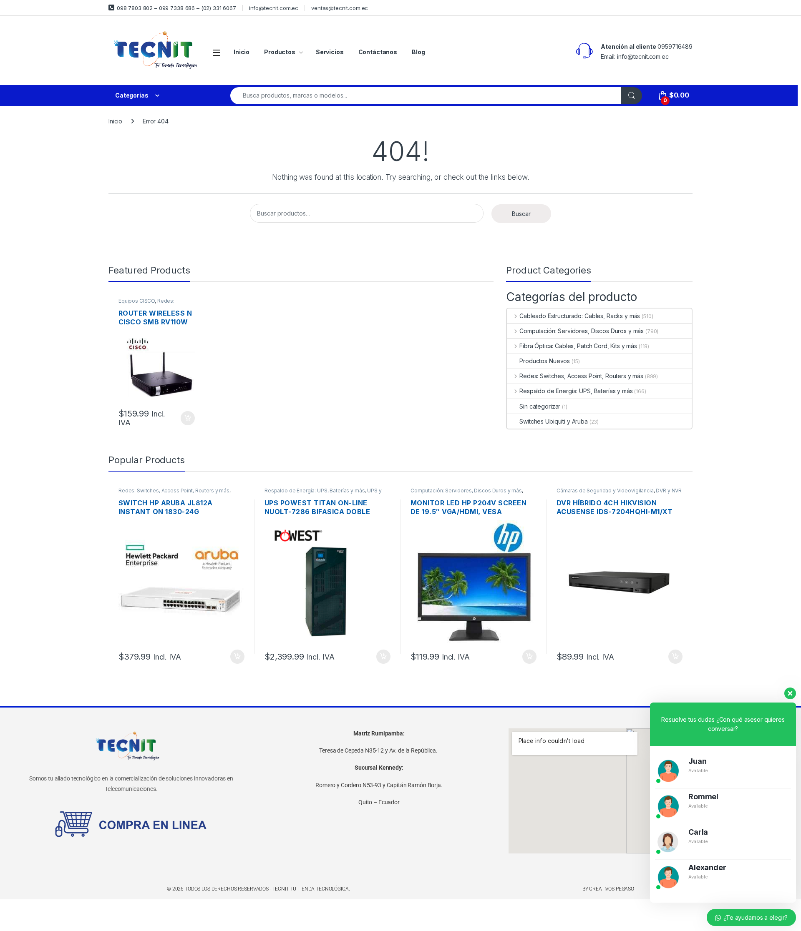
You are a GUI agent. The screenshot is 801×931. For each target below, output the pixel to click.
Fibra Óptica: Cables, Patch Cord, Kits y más (578, 345)
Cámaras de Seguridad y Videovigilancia (605, 490)
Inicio (241, 51)
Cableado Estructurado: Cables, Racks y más (579, 315)
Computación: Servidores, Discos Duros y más (581, 330)
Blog (418, 51)
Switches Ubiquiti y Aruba (553, 421)
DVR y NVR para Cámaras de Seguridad (619, 493)
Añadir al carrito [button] (186, 418)
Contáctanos (377, 51)
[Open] (216, 52)
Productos (279, 51)
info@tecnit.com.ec (273, 8)
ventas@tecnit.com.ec (339, 8)
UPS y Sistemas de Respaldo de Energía (322, 493)
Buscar (521, 213)
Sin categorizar (539, 406)
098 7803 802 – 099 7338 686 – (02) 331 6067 (176, 8)
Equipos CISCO (136, 301)
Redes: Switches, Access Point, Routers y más (581, 375)
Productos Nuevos (544, 360)
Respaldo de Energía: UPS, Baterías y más (575, 390)
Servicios (330, 51)
